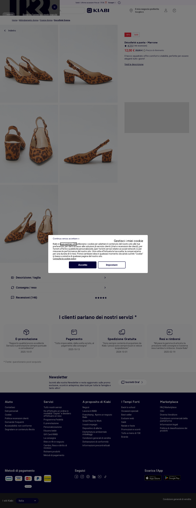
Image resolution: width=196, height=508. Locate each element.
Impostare (112, 265)
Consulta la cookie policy (64, 258)
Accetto (82, 265)
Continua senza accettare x (66, 238)
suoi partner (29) (68, 244)
